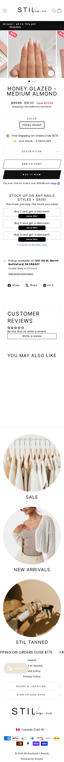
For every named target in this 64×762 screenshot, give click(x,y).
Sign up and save (31, 694)
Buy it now (32, 174)
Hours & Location (31, 686)
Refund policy (32, 671)
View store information (20, 274)
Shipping (17, 106)
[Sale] (32, 463)
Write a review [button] (31, 336)
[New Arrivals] (32, 536)
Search (32, 660)
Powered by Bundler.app (32, 245)
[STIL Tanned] (32, 608)
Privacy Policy (32, 676)
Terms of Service (32, 666)
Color (32, 118)
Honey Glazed (32, 125)
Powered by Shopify (32, 758)
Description (32, 151)
